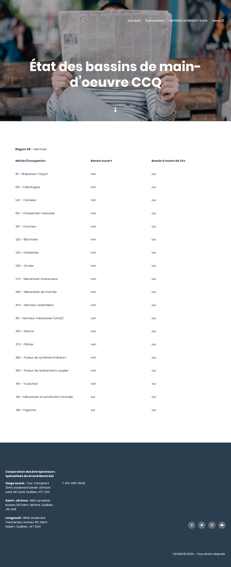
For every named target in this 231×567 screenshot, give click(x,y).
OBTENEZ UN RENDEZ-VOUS (188, 21)
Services (134, 21)
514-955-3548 (75, 483)
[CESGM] (20, 20)
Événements (155, 21)
